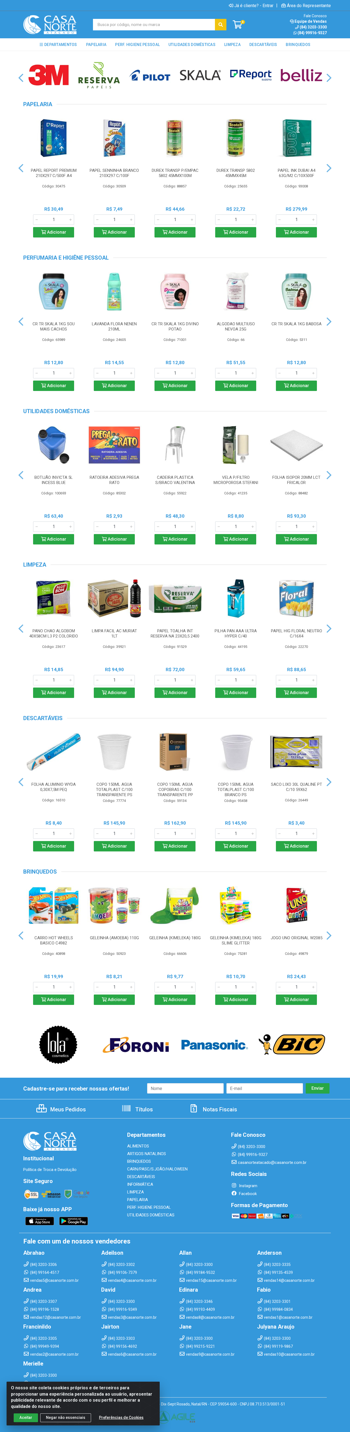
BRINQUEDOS (139, 1161)
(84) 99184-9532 (200, 1272)
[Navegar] (21, 78)
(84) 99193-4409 (200, 1309)
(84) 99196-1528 (44, 1309)
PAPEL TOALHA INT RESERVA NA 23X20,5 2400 (175, 633)
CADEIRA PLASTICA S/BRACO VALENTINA (175, 480)
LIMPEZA (135, 1192)
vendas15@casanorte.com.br (211, 1280)
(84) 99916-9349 (122, 1309)
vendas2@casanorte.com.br (54, 1354)
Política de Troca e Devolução (50, 1169)
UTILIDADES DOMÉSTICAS (150, 1215)
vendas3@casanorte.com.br (132, 1317)
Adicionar (56, 232)
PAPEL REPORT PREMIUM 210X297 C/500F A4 (54, 173)
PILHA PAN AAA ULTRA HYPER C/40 (236, 633)
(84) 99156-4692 (122, 1346)
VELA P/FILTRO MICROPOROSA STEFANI (236, 480)
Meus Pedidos (67, 1109)
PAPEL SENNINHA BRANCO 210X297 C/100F (114, 173)
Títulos (143, 1109)
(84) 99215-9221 (200, 1346)
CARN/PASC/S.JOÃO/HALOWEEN (157, 1169)
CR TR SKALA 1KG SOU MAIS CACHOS (54, 326)
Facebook (247, 1193)
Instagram (247, 1185)
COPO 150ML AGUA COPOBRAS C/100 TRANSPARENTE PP (175, 789)
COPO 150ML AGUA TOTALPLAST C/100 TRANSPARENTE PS (114, 789)
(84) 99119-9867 (278, 1346)
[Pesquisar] (220, 24)
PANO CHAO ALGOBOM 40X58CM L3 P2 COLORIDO (53, 633)
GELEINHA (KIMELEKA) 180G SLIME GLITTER (235, 940)
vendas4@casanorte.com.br (132, 1280)
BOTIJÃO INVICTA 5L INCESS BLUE (53, 480)
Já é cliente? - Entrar (253, 5)
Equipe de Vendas (310, 21)
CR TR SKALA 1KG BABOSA (297, 323)
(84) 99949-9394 (44, 1346)
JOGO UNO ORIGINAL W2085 (296, 937)
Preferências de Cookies (121, 1417)
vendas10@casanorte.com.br (289, 1354)
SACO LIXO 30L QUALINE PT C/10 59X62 (296, 787)
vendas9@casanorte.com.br (210, 1354)
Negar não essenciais (65, 1417)
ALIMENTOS (138, 1146)
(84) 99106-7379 (122, 1272)
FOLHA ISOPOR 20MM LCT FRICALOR (296, 480)
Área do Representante (309, 5)
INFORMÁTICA (140, 1184)
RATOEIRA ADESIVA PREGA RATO (114, 480)
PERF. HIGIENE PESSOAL (149, 1207)
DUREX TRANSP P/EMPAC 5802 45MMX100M (175, 173)
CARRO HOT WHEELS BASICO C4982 (53, 940)
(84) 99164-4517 (44, 1272)
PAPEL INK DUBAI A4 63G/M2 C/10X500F (296, 173)
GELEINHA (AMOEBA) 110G (114, 937)
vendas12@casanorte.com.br (55, 1317)
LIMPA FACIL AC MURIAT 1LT (114, 633)
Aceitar (25, 1417)
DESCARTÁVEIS (141, 1176)
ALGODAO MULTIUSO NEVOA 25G (236, 326)
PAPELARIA (137, 1199)
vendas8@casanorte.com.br (210, 1317)
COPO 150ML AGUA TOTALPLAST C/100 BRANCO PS (235, 789)
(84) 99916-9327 (312, 33)
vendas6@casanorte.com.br (132, 1354)
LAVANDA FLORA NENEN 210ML (114, 326)
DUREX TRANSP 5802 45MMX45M (236, 173)
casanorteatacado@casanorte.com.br (272, 1162)
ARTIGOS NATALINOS (146, 1153)
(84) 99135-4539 (278, 1272)
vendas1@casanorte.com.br (288, 1317)
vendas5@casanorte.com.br (54, 1280)
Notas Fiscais (219, 1109)
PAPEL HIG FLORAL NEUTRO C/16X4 (296, 633)
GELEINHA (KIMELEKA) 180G (175, 937)
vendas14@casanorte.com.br (289, 1280)
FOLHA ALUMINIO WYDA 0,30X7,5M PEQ (53, 787)
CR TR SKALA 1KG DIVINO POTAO (175, 326)
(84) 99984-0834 (278, 1309)
